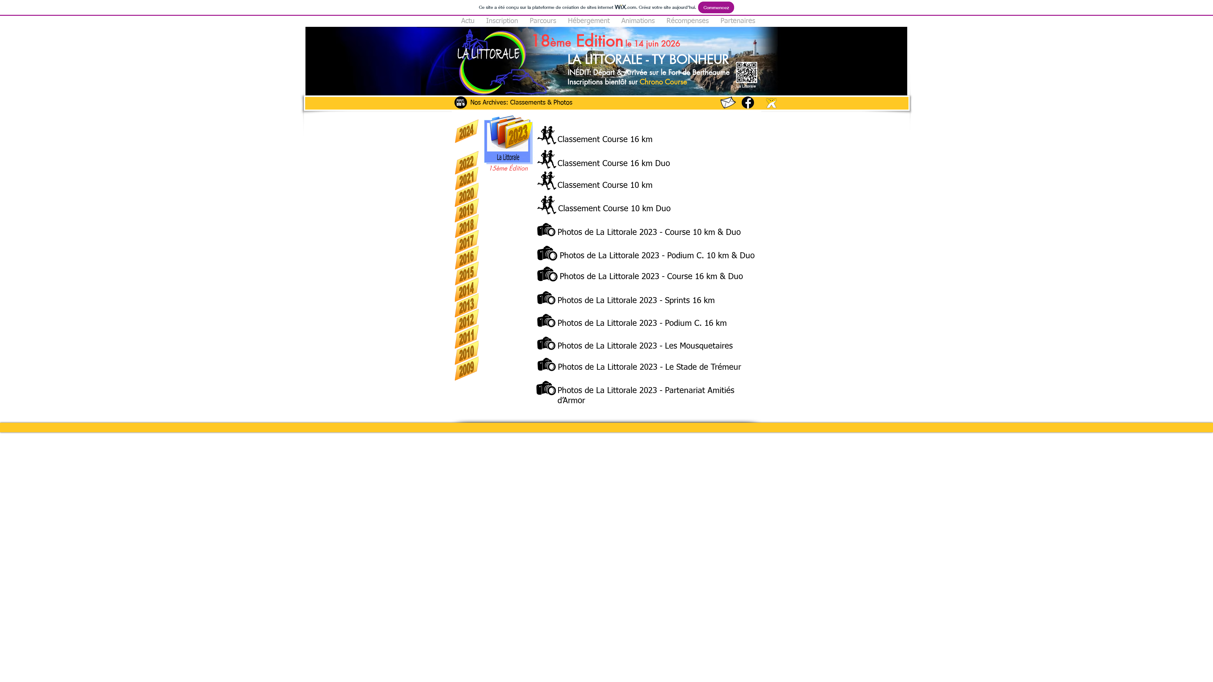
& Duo (742, 256)
